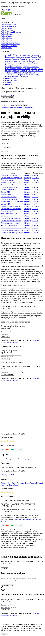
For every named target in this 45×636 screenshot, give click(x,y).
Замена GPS (5, 192)
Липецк (33, 483)
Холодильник (10, 63)
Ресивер (8, 65)
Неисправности (11, 80)
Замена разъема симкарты (10, 218)
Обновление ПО (7, 185)
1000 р (35, 206)
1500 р (35, 182)
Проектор (15, 59)
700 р (35, 190)
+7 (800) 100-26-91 (8, 10)
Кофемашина (10, 57)
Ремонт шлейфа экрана (9, 225)
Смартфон (9, 55)
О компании (9, 82)
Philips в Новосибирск (9, 46)
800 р (35, 187)
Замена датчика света (9, 187)
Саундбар (35, 63)
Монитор (31, 59)
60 (27, 180)
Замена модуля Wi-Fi (8, 190)
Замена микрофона (8, 180)
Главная (4, 107)
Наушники (39, 59)
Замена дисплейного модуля (11, 223)
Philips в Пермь (6, 38)
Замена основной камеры (10, 206)
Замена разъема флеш (9, 199)
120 (27, 185)
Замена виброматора (8, 197)
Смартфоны (11, 107)
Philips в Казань (6, 34)
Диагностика (6, 194)
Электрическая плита (24, 63)
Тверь (16, 485)
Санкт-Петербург (18, 483)
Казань (11, 485)
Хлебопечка (17, 55)
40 (27, 197)
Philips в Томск (6, 28)
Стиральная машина (22, 57)
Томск (27, 483)
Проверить (5, 359)
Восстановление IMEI (24, 107)
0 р (34, 194)
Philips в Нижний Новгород (11, 32)
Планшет (32, 61)
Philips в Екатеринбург (9, 24)
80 (27, 190)
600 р (35, 192)
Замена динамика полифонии (12, 201)
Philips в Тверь (6, 36)
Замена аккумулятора (9, 175)
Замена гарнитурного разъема (12, 228)
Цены (33, 459)
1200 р (35, 178)
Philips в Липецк (7, 30)
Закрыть (4, 634)
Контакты (9, 84)
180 (27, 192)
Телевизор (23, 59)
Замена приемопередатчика (11, 178)
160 (27, 223)
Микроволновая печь (31, 55)
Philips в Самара (7, 40)
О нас (3, 459)
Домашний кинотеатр (13, 61)
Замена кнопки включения (11, 209)
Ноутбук (25, 61)
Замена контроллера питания (12, 182)
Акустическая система (20, 65)
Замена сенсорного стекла (11, 221)
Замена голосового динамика (12, 233)
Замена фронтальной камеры (12, 230)
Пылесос (34, 57)
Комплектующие (11, 78)
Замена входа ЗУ (7, 211)
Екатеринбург (6, 483)
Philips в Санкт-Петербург (10, 26)
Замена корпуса (7, 216)
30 (27, 175)
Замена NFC (5, 204)
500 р (35, 175)
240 (27, 178)
